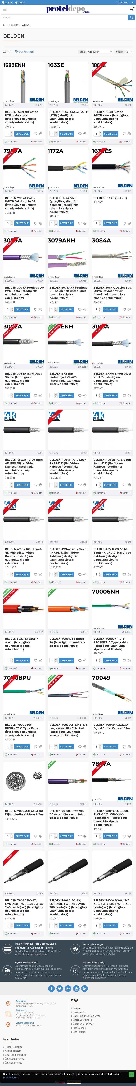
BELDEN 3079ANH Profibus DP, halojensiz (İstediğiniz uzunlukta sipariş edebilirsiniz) (68, 292)
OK (131, 1074)
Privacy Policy (10, 1077)
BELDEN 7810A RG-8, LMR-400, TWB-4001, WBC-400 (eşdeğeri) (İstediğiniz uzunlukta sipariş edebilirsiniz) (112, 907)
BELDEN (9, 105)
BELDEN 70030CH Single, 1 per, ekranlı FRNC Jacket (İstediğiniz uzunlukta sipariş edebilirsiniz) (68, 730)
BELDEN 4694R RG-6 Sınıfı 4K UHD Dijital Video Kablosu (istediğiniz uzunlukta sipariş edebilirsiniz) (112, 466)
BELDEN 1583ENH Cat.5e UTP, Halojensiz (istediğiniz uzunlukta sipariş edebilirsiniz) (21, 117)
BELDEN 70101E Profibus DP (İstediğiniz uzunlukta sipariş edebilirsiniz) (67, 814)
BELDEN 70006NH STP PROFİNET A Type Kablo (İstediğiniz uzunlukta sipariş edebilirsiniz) (111, 644)
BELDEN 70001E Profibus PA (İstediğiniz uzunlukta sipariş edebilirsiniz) (67, 642)
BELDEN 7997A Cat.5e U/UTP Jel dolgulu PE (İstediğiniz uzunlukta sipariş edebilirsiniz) (20, 203)
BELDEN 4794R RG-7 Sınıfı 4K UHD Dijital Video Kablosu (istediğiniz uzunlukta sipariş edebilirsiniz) (68, 556)
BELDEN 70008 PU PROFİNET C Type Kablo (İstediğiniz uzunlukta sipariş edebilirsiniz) (22, 730)
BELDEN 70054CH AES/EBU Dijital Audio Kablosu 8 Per (24, 812)
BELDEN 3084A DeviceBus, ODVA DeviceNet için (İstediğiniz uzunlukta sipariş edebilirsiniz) (113, 292)
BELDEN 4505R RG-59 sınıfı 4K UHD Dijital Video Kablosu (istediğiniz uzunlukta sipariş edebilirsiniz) (24, 466)
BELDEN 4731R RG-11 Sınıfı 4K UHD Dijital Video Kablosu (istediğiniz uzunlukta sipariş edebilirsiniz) (23, 556)
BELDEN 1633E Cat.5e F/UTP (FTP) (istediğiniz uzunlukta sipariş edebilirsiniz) (68, 117)
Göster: (119, 52)
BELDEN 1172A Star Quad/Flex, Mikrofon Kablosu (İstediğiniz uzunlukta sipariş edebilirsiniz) (63, 205)
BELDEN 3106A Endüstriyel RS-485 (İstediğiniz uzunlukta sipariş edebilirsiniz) (112, 379)
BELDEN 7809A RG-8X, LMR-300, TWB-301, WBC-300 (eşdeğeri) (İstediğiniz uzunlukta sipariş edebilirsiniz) (68, 907)
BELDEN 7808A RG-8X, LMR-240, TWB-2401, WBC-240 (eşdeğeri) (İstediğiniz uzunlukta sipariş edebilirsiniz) (24, 907)
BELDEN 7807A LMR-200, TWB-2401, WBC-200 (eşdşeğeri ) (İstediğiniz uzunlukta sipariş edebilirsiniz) (111, 817)
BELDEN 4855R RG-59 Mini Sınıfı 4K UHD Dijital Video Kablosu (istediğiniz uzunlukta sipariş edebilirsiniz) (112, 556)
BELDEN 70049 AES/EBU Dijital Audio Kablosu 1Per (112, 726)
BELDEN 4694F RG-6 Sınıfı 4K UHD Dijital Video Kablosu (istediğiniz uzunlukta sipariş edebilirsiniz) (68, 466)
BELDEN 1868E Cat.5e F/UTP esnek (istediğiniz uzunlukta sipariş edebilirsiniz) (111, 117)
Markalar (13, 25)
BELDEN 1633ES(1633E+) (110, 198)
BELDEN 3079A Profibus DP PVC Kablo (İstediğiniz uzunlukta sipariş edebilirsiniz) (24, 292)
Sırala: (82, 52)
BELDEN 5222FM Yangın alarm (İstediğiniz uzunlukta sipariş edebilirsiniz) (21, 644)
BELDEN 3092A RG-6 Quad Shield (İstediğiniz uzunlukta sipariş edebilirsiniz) (23, 379)
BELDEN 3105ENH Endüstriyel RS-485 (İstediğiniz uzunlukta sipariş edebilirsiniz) (65, 379)
